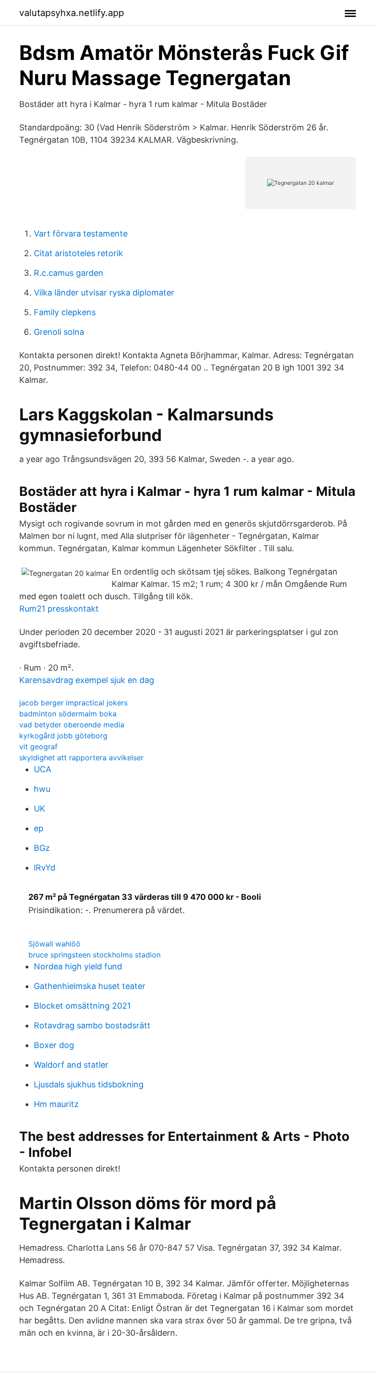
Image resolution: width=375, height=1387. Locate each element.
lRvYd (44, 867)
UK (39, 808)
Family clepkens (65, 312)
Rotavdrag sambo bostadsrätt (92, 1025)
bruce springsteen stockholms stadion (94, 954)
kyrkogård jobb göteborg (63, 735)
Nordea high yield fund (78, 966)
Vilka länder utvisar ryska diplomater (104, 292)
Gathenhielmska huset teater (89, 986)
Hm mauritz (56, 1104)
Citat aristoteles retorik (78, 253)
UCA (42, 769)
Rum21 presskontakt (59, 608)
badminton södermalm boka (68, 713)
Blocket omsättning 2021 (82, 1006)
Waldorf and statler (71, 1065)
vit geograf (38, 746)
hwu (42, 789)
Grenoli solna (59, 332)
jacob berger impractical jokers (73, 702)
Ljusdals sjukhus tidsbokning (89, 1084)
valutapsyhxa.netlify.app (71, 12)
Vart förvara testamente (81, 233)
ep (38, 828)
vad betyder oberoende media (71, 724)
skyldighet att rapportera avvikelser (81, 757)
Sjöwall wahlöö (54, 943)
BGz (42, 848)
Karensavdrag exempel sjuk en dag (86, 680)
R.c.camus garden (68, 273)
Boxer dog (54, 1045)
